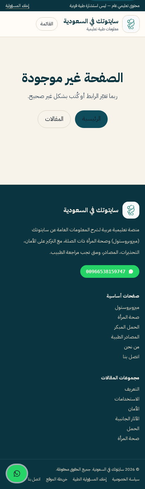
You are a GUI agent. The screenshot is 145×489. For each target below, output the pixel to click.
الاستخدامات (126, 399)
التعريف (132, 389)
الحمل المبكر (126, 327)
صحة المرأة (128, 317)
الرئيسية (91, 118)
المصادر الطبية (125, 337)
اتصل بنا (131, 356)
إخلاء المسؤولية (17, 5)
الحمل (133, 428)
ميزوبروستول (127, 307)
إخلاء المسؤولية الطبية (90, 479)
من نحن (131, 346)
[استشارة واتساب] (17, 473)
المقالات (54, 119)
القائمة (46, 23)
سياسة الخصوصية (125, 479)
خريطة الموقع (56, 479)
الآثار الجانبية (127, 418)
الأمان (133, 408)
